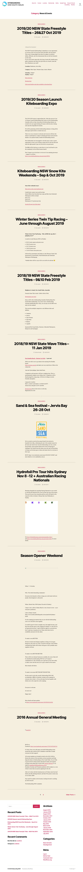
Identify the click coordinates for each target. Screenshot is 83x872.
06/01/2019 (46, 179)
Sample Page (63, 3)
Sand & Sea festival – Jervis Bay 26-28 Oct (41, 407)
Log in (45, 854)
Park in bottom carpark (30, 365)
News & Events (41, 24)
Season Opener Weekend (41, 555)
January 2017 (47, 820)
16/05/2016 (46, 721)
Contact (39, 3)
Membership (51, 3)
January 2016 (47, 827)
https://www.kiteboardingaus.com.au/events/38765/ (37, 156)
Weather (73, 4)
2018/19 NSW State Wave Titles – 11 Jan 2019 (41, 345)
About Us (34, 3)
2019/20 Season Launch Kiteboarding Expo (41, 101)
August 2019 (47, 810)
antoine (38, 414)
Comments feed (47, 858)
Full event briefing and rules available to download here (38, 84)
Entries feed (46, 856)
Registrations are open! (30, 296)
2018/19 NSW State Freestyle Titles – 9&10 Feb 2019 (41, 277)
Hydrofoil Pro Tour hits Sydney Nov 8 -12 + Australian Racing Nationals (41, 476)
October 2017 (47, 818)
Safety (57, 3)
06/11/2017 (46, 484)
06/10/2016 (46, 560)
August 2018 (47, 814)
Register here (28, 81)
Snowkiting (67, 4)
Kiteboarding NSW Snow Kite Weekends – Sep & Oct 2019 (41, 173)
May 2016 (46, 824)
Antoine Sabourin (48, 763)
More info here (28, 78)
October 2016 (47, 822)
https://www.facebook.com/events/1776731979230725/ (43, 746)
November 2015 (47, 829)
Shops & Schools (71, 3)
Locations (45, 3)
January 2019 (47, 812)
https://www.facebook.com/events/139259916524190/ (39, 702)
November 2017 (47, 816)
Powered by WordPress (27, 868)
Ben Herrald (38, 352)
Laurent (38, 37)
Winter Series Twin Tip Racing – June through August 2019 (41, 221)
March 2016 (46, 825)
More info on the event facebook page (34, 189)
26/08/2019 (46, 37)
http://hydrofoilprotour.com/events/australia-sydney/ (39, 537)
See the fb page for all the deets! (32, 204)
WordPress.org (47, 860)
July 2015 (46, 833)
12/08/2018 (46, 414)
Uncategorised (47, 844)
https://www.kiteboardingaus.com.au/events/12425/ (39, 539)
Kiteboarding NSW (16, 868)
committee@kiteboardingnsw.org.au (38, 765)
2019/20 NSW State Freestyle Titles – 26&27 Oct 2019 (41, 30)
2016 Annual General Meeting (41, 717)
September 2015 (48, 831)
